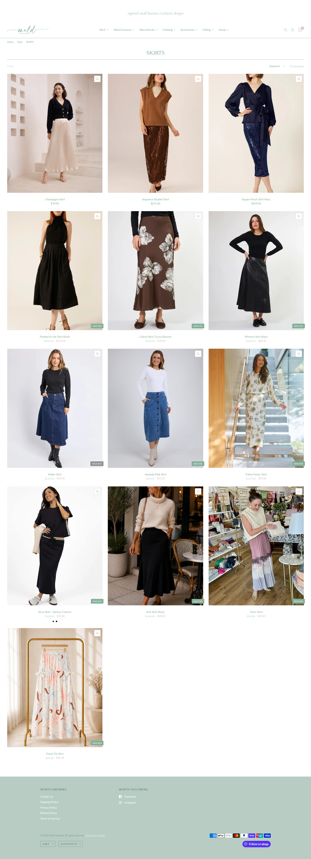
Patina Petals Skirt (256, 474)
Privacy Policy (48, 807)
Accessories (188, 29)
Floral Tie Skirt (55, 753)
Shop (19, 42)
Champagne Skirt (55, 199)
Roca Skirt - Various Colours (54, 611)
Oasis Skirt (256, 611)
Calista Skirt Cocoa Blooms (155, 336)
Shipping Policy (49, 802)
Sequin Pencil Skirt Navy (256, 199)
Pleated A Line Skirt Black (55, 336)
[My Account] (292, 30)
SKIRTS (30, 42)
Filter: (10, 66)
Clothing (168, 29)
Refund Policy (48, 813)
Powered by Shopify (95, 835)
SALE (102, 29)
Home (222, 29)
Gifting (207, 29)
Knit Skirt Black (155, 611)
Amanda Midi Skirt (155, 474)
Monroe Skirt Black (256, 336)
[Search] (285, 30)
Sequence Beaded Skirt (155, 199)
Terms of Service (50, 818)
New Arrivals (147, 29)
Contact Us (46, 796)
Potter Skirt (55, 474)
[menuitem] (104, 30)
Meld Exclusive (123, 29)
